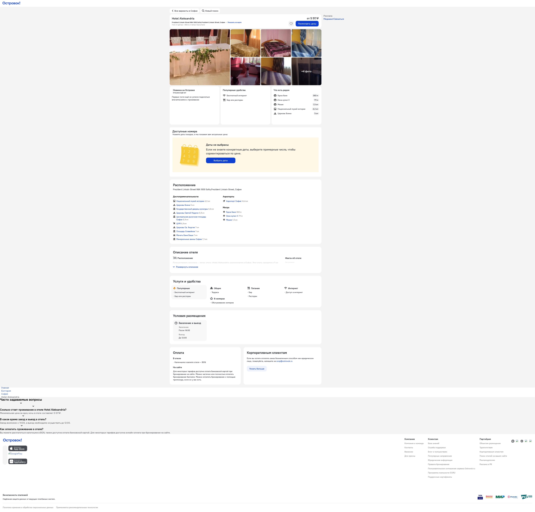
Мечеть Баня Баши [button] (184, 235)
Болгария (6, 390)
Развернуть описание (187, 266)
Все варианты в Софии (185, 10)
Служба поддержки (437, 447)
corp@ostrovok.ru (284, 361)
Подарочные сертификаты (440, 477)
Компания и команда (414, 443)
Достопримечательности (185, 196)
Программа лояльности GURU (441, 472)
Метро (226, 207)
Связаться (339, 18)
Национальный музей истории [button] (190, 201)
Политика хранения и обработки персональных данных (28, 507)
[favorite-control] (291, 23)
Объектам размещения (490, 443)
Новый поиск (211, 10)
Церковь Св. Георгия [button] (185, 227)
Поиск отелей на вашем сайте (493, 456)
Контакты (409, 447)
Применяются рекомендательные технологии (77, 507)
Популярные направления (440, 456)
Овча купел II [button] (232, 216)
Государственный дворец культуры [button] (192, 209)
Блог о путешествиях (437, 451)
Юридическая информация (440, 460)
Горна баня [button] (231, 212)
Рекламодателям (487, 460)
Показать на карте (234, 22)
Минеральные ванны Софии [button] (189, 239)
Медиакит (329, 18)
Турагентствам (486, 447)
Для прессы (410, 456)
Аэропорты (228, 196)
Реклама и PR (486, 464)
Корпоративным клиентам (492, 451)
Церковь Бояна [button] (183, 205)
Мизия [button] (229, 220)
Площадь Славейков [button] (185, 231)
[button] (200, 57)
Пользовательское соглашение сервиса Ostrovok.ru (451, 468)
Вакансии (409, 451)
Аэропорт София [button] (233, 201)
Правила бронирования (438, 464)
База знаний (433, 443)
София (4, 393)
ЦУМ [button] (178, 223)
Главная (5, 387)
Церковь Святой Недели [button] (187, 213)
